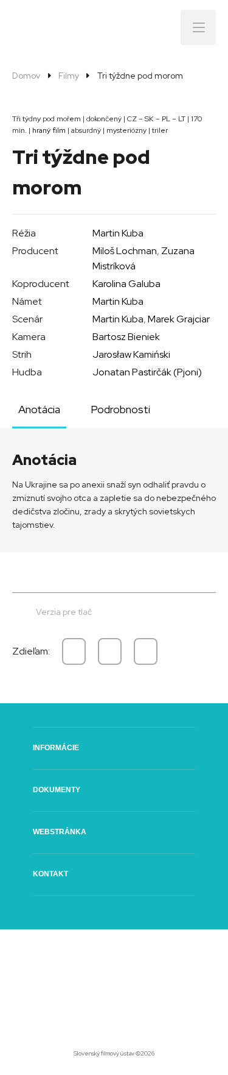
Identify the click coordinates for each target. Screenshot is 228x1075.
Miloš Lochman (124, 250)
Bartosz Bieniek (126, 336)
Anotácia (39, 409)
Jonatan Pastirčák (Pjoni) (147, 372)
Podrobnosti (120, 409)
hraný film (49, 130)
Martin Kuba (117, 233)
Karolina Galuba (126, 283)
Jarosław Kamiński (131, 354)
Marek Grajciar (179, 319)
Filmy (68, 75)
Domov (26, 75)
